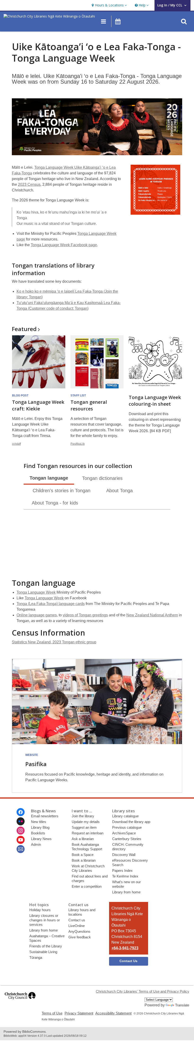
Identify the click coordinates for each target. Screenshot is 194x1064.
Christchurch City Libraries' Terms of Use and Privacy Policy (142, 991)
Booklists (38, 833)
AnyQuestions (79, 931)
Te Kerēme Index (125, 876)
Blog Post (20, 395)
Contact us (76, 920)
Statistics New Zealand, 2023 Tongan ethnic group (54, 642)
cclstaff (16, 444)
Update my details (86, 822)
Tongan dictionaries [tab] (102, 478)
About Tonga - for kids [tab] (55, 502)
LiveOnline (76, 926)
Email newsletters (44, 816)
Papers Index (122, 870)
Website (31, 755)
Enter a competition (86, 886)
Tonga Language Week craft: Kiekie (38, 405)
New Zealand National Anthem (152, 615)
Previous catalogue (127, 827)
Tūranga (35, 957)
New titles (38, 822)
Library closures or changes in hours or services (44, 920)
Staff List (78, 395)
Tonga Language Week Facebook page (64, 245)
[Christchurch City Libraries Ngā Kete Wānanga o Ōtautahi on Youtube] (21, 840)
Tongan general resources (89, 405)
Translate (182, 1005)
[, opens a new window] (20, 1002)
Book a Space (82, 855)
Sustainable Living (43, 952)
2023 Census (29, 184)
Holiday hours (40, 910)
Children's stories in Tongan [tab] (61, 490)
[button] (108, 5)
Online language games (37, 615)
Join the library (83, 816)
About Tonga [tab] (119, 490)
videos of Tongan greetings (85, 615)
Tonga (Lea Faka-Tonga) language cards (51, 604)
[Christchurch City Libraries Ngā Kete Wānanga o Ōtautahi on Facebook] (21, 812)
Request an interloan (87, 833)
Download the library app (131, 822)
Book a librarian (84, 860)
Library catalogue (125, 816)
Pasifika (36, 764)
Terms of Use (52, 1013)
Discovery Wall (123, 855)
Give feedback (79, 937)
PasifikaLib (78, 444)
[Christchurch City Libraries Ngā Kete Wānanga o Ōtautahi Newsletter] (21, 849)
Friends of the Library (45, 946)
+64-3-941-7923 (124, 948)
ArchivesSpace (124, 833)
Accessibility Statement (113, 1013)
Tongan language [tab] (49, 478)
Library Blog (40, 827)
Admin (36, 844)
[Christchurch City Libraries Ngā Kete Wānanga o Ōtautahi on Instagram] (21, 831)
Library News (41, 839)
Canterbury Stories (126, 839)
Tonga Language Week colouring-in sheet (155, 400)
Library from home (126, 892)
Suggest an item (84, 827)
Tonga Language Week (36, 592)
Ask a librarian (83, 839)
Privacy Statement (79, 1013)
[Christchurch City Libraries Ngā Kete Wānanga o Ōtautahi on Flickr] (21, 821)
